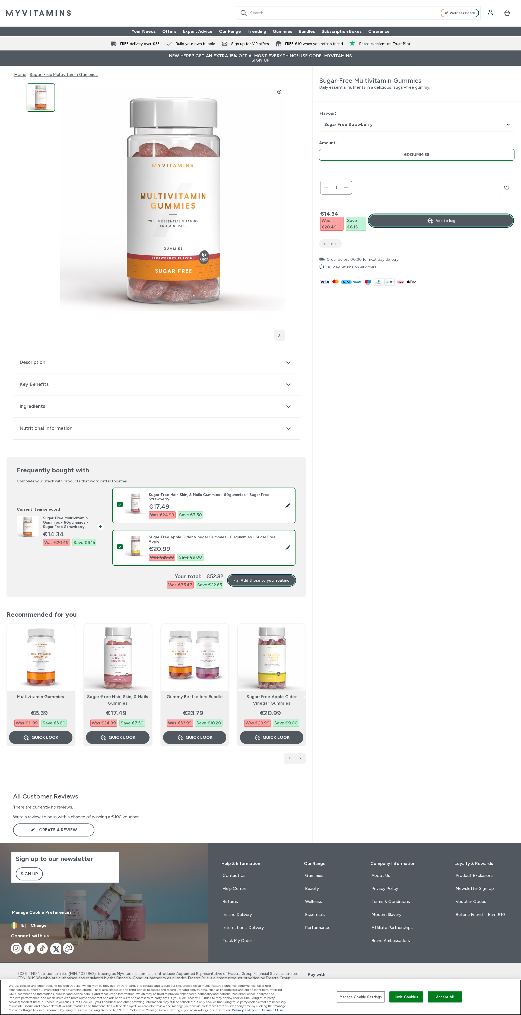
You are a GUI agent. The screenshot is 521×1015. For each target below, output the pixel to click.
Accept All (445, 997)
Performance (318, 927)
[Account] (491, 13)
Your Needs (144, 31)
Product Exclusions (475, 875)
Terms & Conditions (390, 901)
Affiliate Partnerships (392, 927)
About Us (380, 875)
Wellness (313, 901)
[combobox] (359, 13)
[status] (336, 187)
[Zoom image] (279, 92)
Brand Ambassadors (390, 940)
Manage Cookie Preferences (42, 912)
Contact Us (234, 875)
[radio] (416, 155)
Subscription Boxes (342, 31)
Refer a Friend (480, 914)
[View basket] (507, 13)
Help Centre (235, 888)
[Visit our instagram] (16, 948)
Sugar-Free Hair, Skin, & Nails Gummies (117, 699)
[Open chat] (68, 948)
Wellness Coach (462, 13)
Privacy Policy (384, 888)
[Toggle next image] (279, 335)
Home (20, 74)
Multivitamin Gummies (40, 696)
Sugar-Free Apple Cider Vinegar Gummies (271, 699)
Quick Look (44, 737)
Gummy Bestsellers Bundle (195, 696)
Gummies (282, 31)
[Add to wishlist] (506, 187)
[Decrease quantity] (326, 187)
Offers (169, 31)
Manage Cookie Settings (361, 997)
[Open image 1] (41, 97)
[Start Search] (243, 13)
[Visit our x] (55, 948)
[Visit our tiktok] (42, 948)
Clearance (379, 31)
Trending (256, 31)
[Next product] (300, 758)
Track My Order (237, 940)
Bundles (307, 31)
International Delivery (243, 927)
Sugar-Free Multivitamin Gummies (64, 74)
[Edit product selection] (288, 505)
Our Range (230, 31)
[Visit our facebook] (29, 948)
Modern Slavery (386, 914)
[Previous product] (289, 758)
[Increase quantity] (346, 187)
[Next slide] (305, 697)
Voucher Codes (471, 901)
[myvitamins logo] (38, 13)
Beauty (312, 888)
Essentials (315, 914)
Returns (230, 901)
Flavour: (328, 113)
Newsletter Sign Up (475, 888)
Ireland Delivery (237, 914)
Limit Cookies (406, 997)
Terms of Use (272, 1010)
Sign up (29, 873)
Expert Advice (197, 31)
